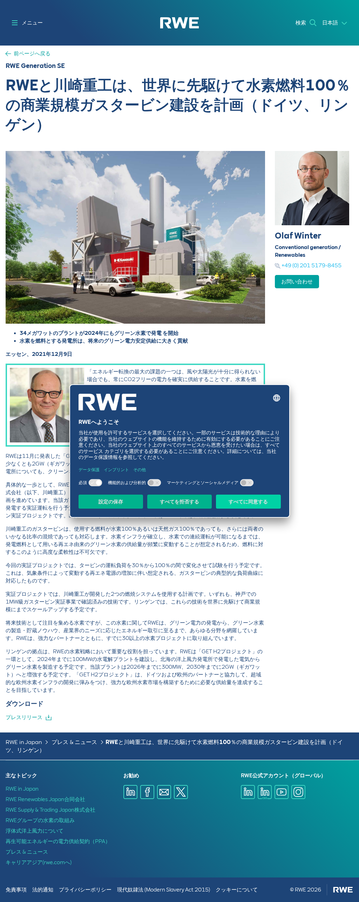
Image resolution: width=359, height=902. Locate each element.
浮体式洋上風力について (34, 831)
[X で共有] (181, 792)
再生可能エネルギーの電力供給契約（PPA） (58, 841)
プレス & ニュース (74, 742)
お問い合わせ (297, 281)
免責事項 (16, 890)
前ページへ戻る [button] (32, 53)
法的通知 (42, 890)
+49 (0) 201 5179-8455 (311, 265)
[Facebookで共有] (147, 792)
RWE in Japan (24, 742)
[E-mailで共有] (164, 792)
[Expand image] (248, 307)
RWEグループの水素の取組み (40, 820)
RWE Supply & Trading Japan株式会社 (50, 810)
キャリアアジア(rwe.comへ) (39, 862)
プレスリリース (24, 717)
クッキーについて (237, 890)
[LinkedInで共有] (130, 792)
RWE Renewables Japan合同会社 (45, 799)
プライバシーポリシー (85, 890)
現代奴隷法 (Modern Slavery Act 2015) (163, 890)
